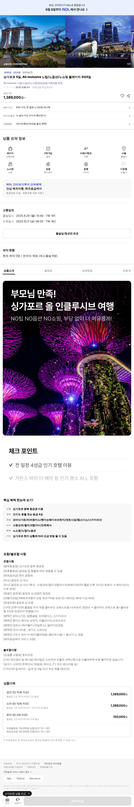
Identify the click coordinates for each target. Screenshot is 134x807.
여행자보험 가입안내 (13, 767)
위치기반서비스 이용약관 (28, 763)
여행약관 (31, 767)
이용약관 (7, 763)
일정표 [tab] (48, 270)
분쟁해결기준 (46, 767)
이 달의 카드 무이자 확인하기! (31, 115)
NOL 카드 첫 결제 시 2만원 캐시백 (33, 107)
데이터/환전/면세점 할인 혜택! (31, 123)
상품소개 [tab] (9, 270)
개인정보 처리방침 (52, 763)
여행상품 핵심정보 (41, 87)
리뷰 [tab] (126, 270)
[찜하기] (122, 96)
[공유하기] (128, 96)
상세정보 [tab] (87, 270)
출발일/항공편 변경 (67, 233)
